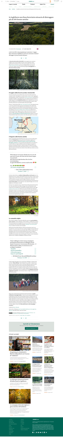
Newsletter (13, 1)
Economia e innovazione (28, 6)
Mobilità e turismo (37, 6)
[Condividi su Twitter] (23, 58)
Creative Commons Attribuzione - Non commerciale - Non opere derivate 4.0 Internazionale (24, 313)
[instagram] (42, 432)
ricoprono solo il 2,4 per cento (14, 188)
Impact (52, 4)
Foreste (21, 315)
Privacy (22, 426)
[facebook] (32, 432)
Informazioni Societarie (25, 428)
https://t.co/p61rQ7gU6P (17, 253)
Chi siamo (22, 422)
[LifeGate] (31, 1)
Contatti (22, 421)
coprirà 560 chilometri (29, 97)
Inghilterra (28, 315)
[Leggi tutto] (53, 334)
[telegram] (46, 432)
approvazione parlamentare (14, 65)
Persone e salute (51, 6)
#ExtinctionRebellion (16, 250)
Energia (20, 6)
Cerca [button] (18, 1)
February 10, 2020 (22, 257)
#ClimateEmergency (16, 252)
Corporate (11, 429)
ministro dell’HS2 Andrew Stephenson (22, 109)
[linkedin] (44, 432)
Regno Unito (25, 315)
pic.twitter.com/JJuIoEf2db (17, 167)
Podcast (32, 4)
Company (22, 419)
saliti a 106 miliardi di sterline (25, 104)
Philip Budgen (18, 48)
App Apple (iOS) (11, 422)
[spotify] (38, 432)
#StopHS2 (13, 248)
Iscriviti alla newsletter (30, 328)
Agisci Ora (42, 4)
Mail (21, 425)
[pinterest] (36, 432)
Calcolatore (11, 431)
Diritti (15, 6)
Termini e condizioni (24, 429)
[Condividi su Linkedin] (25, 58)
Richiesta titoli (11, 428)
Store (8, 1)
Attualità (10, 419)
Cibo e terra (44, 6)
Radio (23, 4)
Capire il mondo (13, 4)
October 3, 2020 (22, 171)
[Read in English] (37, 49)
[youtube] (40, 432)
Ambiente (10, 6)
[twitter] (34, 432)
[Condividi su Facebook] (21, 58)
